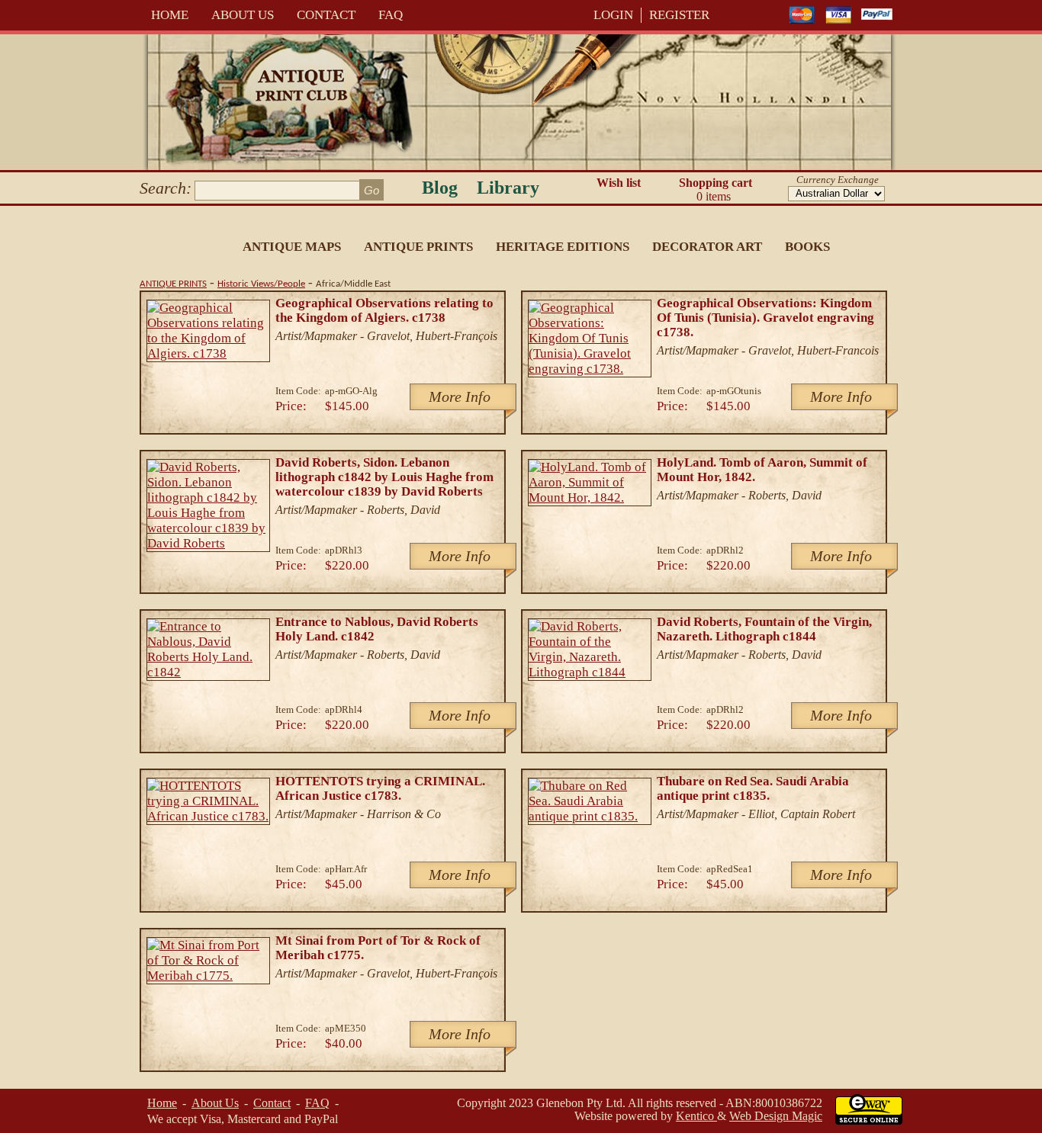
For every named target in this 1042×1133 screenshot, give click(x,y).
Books (807, 246)
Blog (440, 187)
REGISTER (679, 15)
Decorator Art (707, 246)
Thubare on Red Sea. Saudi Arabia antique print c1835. (753, 788)
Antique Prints (418, 246)
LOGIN (613, 15)
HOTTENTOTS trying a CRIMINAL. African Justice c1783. (380, 788)
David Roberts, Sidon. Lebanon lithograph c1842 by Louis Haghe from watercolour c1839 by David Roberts (384, 477)
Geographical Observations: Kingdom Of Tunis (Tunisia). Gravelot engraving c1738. (765, 317)
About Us (242, 15)
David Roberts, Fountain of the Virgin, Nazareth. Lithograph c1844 (764, 629)
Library (508, 187)
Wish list (619, 182)
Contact (326, 15)
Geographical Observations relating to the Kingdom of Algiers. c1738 (384, 310)
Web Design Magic (775, 1115)
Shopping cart (715, 189)
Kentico (696, 1115)
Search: (165, 187)
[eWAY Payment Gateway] (868, 1120)
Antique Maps (292, 246)
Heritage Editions (562, 246)
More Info (459, 396)
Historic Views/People (261, 284)
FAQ (390, 15)
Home (169, 15)
